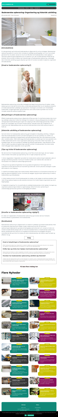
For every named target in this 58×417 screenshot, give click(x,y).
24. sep (19, 344)
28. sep (19, 322)
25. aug (19, 355)
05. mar (47, 289)
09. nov (47, 311)
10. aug (47, 355)
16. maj (47, 277)
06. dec (47, 300)
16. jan (19, 377)
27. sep (47, 322)
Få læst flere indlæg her (29, 266)
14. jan (19, 388)
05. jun (19, 277)
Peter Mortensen (15, 15)
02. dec (19, 311)
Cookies (31, 8)
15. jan (47, 377)
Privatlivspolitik (30, 415)
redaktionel (53, 15)
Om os (27, 8)
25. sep (47, 333)
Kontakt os (37, 8)
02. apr (19, 289)
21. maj (19, 366)
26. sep (19, 333)
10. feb (19, 300)
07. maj (47, 366)
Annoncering (21, 8)
